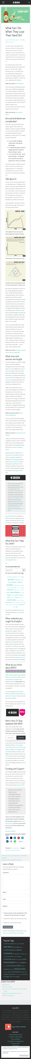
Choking (6, 984)
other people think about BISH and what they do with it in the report (15, 694)
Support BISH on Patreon (18, 1027)
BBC (17, 505)
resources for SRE (16, 462)
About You (15, 577)
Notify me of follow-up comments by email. (15, 918)
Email (4, 899)
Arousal (22, 577)
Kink (17, 959)
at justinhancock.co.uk (18, 501)
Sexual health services (15, 1034)
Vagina (16, 607)
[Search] (23, 570)
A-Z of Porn (9, 577)
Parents (13, 595)
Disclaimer (16, 1045)
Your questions (15, 848)
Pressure (21, 597)
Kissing (19, 959)
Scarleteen (8, 633)
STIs (7, 604)
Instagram (19, 749)
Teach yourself (10, 604)
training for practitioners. (12, 464)
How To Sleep (8, 987)
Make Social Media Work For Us (13, 993)
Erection (18, 587)
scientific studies (19, 310)
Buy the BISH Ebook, (11, 516)
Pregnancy (17, 597)
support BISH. (21, 785)
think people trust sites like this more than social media (15, 747)
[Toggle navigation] (3, 2)
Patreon (22, 821)
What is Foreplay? (9, 995)
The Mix (14, 646)
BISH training (13, 459)
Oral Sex (22, 592)
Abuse (18, 943)
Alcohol (7, 850)
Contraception (17, 585)
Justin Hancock (9, 42)
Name (4, 892)
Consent (9, 585)
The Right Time (21, 604)
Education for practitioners (16, 1041)
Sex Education (19, 602)
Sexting (23, 602)
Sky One (14, 508)
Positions (12, 597)
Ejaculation (14, 587)
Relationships (11, 600)
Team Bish (16, 604)
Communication (12, 582)
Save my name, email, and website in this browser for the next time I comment (15, 914)
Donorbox (10, 823)
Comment (6, 872)
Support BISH (16, 1043)
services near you (20, 657)
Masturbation (15, 592)
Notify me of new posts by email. (12, 922)
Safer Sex (18, 600)
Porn (9, 597)
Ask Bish (11, 579)
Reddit (22, 758)
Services (14, 602)
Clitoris (22, 579)
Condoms (19, 582)
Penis (16, 595)
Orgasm (9, 595)
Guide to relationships (15, 1037)
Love (8, 592)
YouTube (8, 756)
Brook (11, 642)
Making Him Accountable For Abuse (11, 860)
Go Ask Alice (18, 651)
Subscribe (21, 737)
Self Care (22, 600)
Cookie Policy (5, 1052)
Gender (15, 589)
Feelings (21, 587)
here (16, 812)
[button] (29, 2)
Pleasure (21, 595)
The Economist (14, 506)
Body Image (17, 579)
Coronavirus (22, 585)
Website (5, 906)
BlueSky (10, 752)
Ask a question (16, 1039)
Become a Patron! (10, 831)
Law (23, 589)
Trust (14, 606)
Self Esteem (9, 602)
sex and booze (19, 83)
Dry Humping (9, 587)
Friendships (10, 590)
